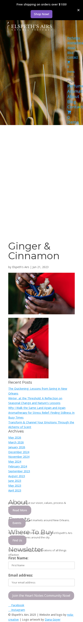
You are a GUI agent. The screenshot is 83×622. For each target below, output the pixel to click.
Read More (19, 510)
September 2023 (19, 471)
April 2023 (14, 490)
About (71, 47)
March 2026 (16, 442)
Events (16, 523)
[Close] (78, 10)
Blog (70, 52)
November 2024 (18, 457)
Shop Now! (41, 14)
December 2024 (18, 452)
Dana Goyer (52, 619)
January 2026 (16, 447)
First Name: (18, 558)
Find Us (17, 540)
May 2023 (14, 485)
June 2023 (14, 481)
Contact (72, 57)
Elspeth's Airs (20, 267)
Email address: (20, 575)
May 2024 (14, 461)
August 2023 (16, 476)
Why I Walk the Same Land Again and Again (36, 408)
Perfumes (73, 38)
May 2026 (14, 437)
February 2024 (17, 466)
